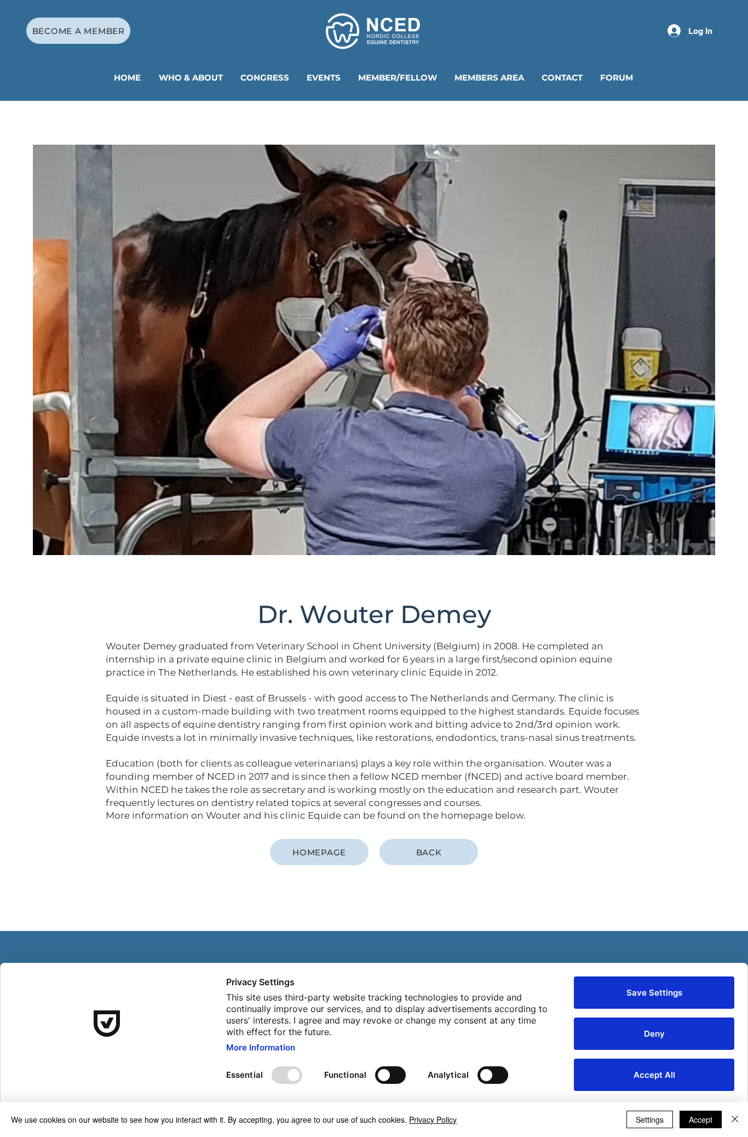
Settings (650, 1119)
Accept (700, 1119)
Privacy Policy (433, 1119)
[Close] (734, 1119)
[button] (191, 77)
